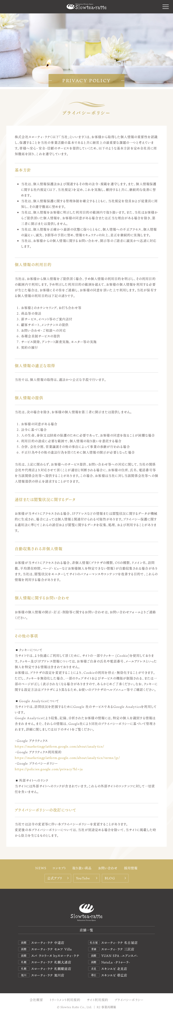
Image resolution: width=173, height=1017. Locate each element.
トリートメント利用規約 (65, 999)
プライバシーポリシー (129, 999)
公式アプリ (54, 878)
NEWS (40, 868)
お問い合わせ (108, 868)
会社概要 (36, 999)
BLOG (110, 878)
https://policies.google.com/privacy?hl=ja (49, 769)
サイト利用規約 (97, 999)
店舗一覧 (86, 930)
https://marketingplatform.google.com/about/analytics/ (59, 746)
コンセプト (59, 868)
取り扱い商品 (82, 868)
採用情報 (131, 868)
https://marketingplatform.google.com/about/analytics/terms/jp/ (67, 757)
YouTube (83, 878)
